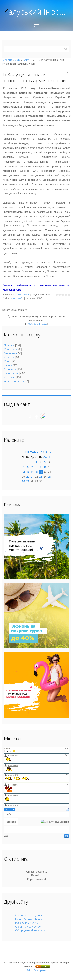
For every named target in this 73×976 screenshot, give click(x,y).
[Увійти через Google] (43, 416)
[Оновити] (67, 809)
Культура (9, 357)
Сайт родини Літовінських (30, 930)
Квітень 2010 (36, 452)
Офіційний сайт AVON (28, 926)
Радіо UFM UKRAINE (26, 922)
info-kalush (16, 298)
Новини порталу (14, 381)
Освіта (8, 365)
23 (40, 476)
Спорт (7, 361)
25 (49, 476)
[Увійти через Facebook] (36, 416)
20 (27, 476)
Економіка (10, 369)
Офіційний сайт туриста (29, 915)
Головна (7, 60)
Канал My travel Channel (29, 919)
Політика (9, 345)
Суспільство (22, 294)
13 (27, 471)
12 (23, 471)
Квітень (28, 60)
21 (32, 476)
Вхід (44, 323)
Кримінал (9, 377)
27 (27, 481)
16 (36, 60)
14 (32, 471)
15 (36, 471)
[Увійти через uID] (30, 416)
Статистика (10, 349)
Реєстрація (33, 323)
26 (23, 481)
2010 (17, 60)
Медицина (10, 353)
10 (45, 467)
